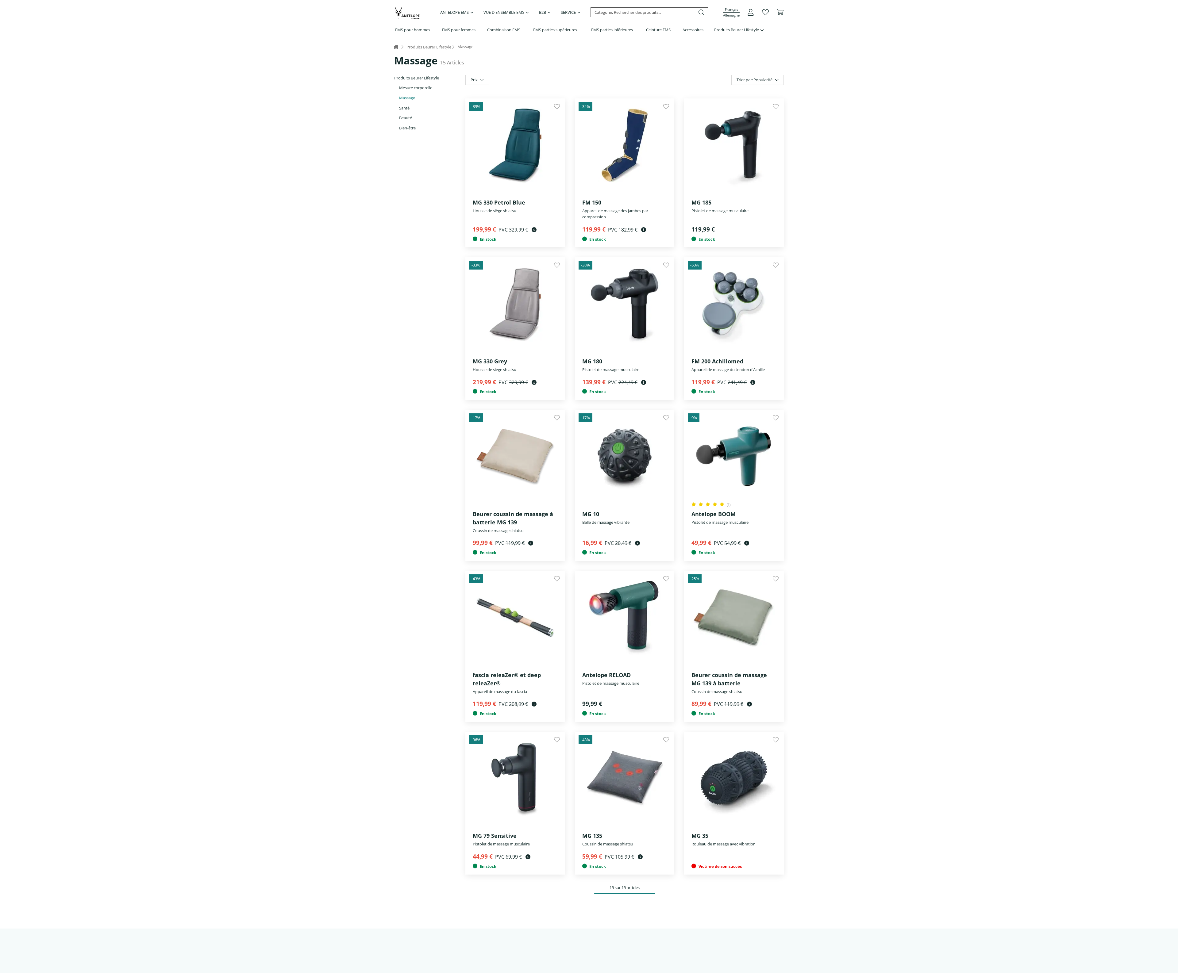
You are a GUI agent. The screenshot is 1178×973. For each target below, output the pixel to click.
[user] (750, 12)
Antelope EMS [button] (454, 12)
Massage (407, 98)
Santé (404, 108)
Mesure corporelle (415, 87)
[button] (731, 12)
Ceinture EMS (658, 30)
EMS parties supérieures (555, 30)
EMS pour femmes (458, 30)
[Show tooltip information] (534, 229)
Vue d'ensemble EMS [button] (503, 12)
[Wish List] (765, 12)
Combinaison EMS (503, 30)
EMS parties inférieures (612, 30)
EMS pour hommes (412, 30)
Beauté (405, 118)
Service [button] (568, 12)
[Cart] (780, 12)
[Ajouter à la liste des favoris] (556, 106)
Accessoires (693, 30)
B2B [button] (542, 12)
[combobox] (757, 80)
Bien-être (407, 128)
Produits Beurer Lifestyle (736, 30)
